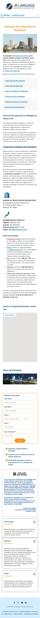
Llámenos (6, 15)
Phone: (6, 415)
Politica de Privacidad (24, 611)
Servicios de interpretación (14, 107)
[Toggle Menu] (37, 15)
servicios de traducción (12, 71)
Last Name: (8, 407)
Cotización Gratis (18, 15)
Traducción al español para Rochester (20, 146)
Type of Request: (10, 432)
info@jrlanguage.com (15, 250)
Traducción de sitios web (14, 86)
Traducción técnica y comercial (16, 102)
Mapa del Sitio (8, 614)
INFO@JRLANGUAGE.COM (18, 230)
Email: (6, 423)
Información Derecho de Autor (10, 611)
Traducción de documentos (15, 81)
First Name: (8, 399)
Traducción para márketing (15, 96)
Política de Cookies (18, 614)
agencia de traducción (23, 56)
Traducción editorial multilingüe (16, 91)
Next (20, 441)
